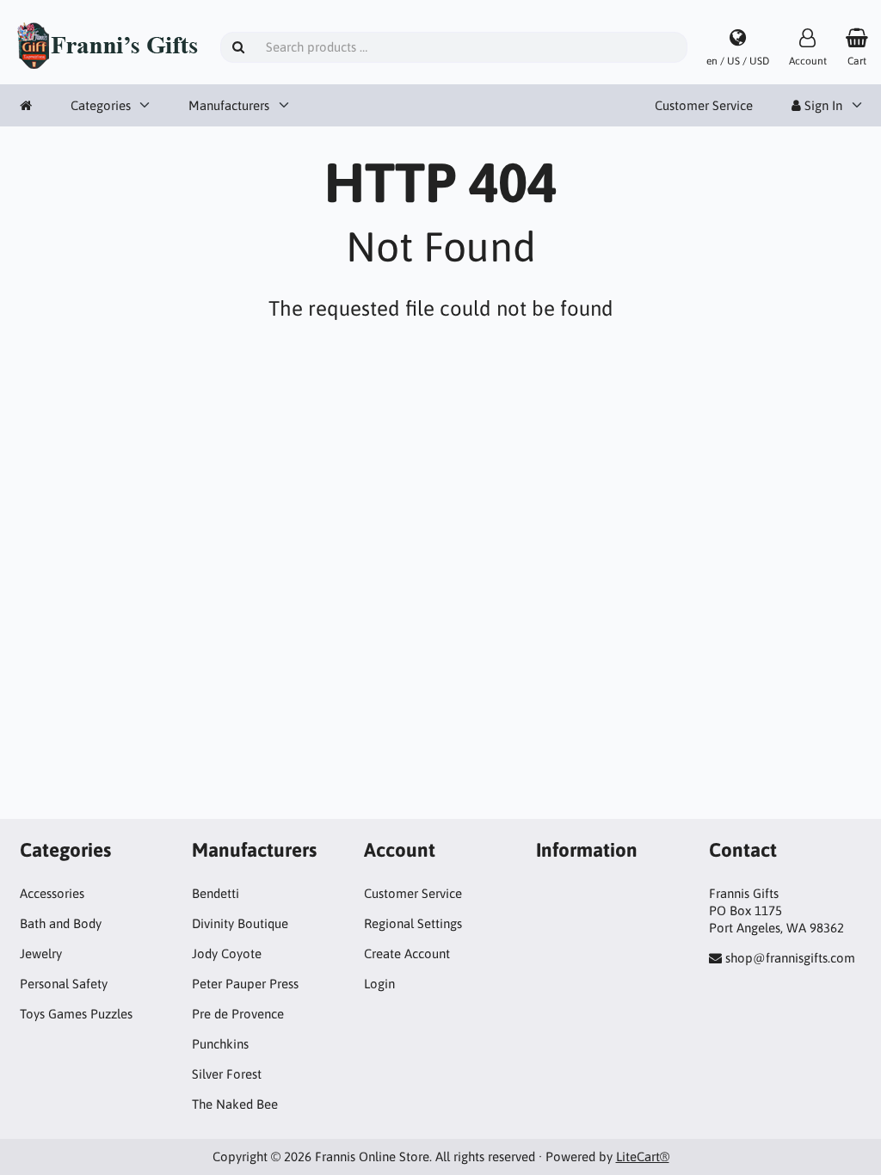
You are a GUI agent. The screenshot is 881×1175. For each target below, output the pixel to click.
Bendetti (215, 893)
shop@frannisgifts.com (790, 957)
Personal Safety (64, 983)
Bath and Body (61, 923)
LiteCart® (642, 1156)
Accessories (52, 893)
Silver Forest (227, 1074)
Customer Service (704, 105)
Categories (101, 105)
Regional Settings (413, 923)
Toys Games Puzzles (76, 1013)
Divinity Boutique (240, 923)
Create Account (407, 953)
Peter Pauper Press (245, 983)
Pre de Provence (238, 1013)
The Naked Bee (235, 1104)
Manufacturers (228, 105)
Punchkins (220, 1044)
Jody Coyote (227, 953)
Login (379, 983)
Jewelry (41, 953)
